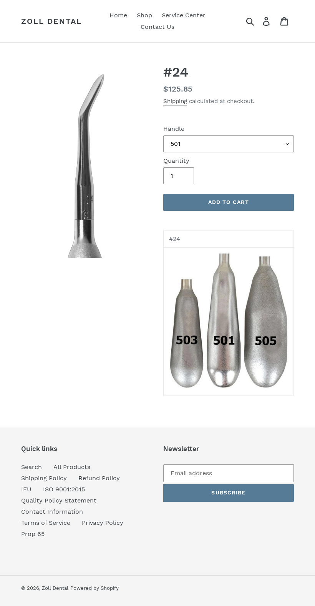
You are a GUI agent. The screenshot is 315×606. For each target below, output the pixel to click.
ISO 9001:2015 (64, 489)
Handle (173, 128)
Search (31, 467)
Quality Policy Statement (58, 500)
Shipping (175, 101)
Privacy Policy (102, 522)
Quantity (176, 160)
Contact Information (52, 511)
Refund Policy (99, 478)
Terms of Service (45, 522)
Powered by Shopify (94, 588)
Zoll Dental (51, 21)
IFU (26, 489)
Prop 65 (33, 534)
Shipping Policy (44, 478)
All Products (71, 467)
